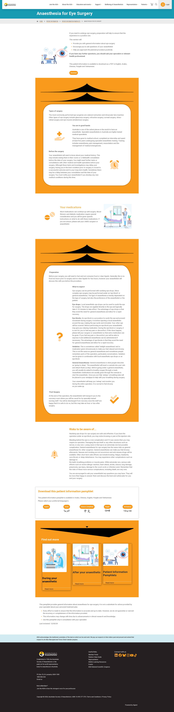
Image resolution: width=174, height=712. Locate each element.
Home (41, 21)
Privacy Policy (106, 697)
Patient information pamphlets (71, 21)
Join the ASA (41, 688)
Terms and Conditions (94, 697)
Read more (49, 589)
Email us (39, 679)
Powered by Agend (131, 705)
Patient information (52, 21)
